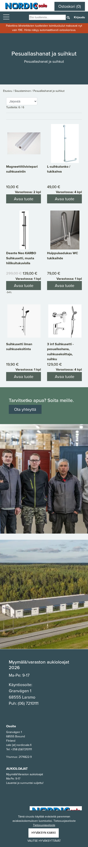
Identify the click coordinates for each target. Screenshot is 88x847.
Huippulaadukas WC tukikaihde (62, 255)
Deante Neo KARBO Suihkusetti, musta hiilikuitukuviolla (21, 257)
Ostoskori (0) (69, 6)
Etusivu (8, 91)
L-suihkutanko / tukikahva (58, 169)
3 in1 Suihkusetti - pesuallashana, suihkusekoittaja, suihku (60, 351)
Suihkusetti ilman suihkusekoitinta (19, 346)
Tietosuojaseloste (44, 825)
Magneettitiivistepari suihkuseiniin (22, 169)
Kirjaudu (79, 17)
